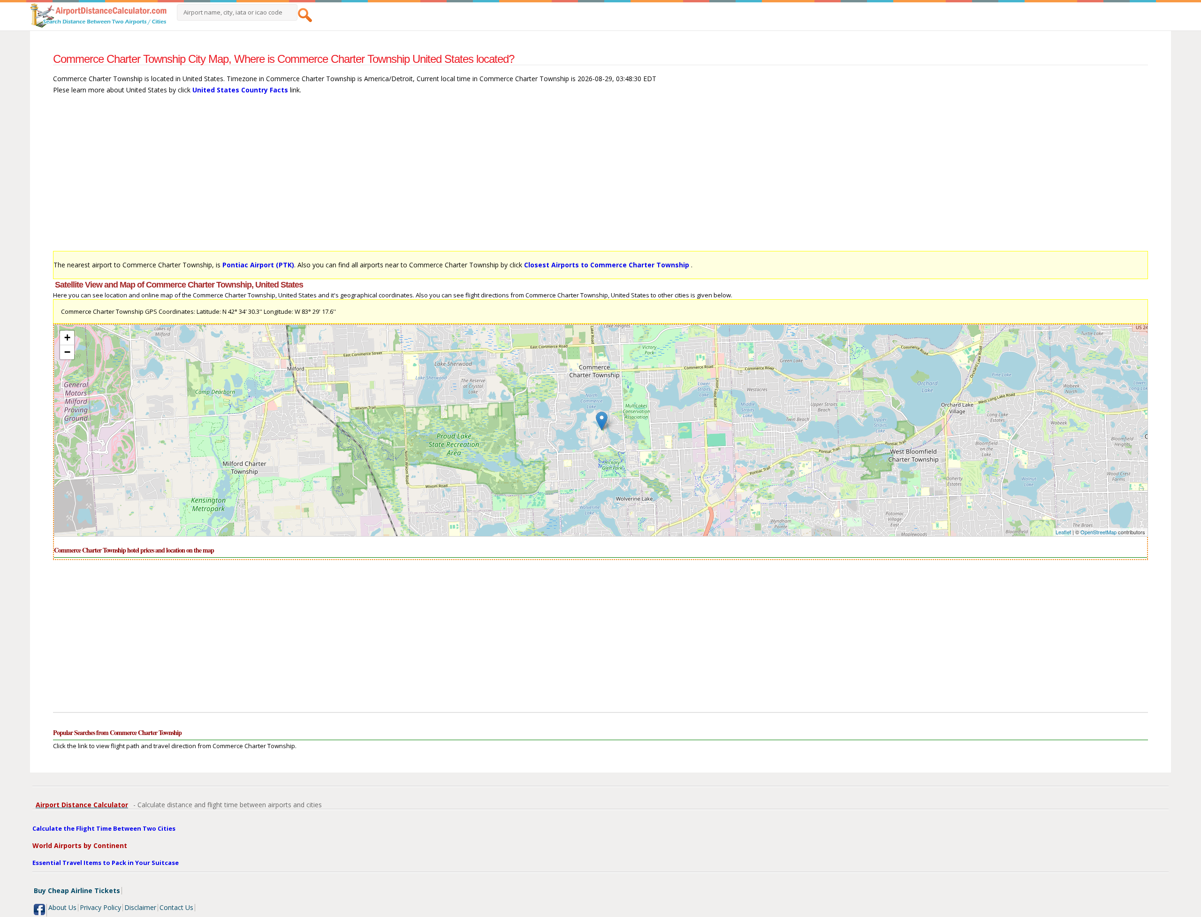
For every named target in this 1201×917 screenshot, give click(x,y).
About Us (62, 907)
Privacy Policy (100, 907)
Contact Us (176, 907)
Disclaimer (140, 907)
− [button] (67, 352)
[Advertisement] (334, 177)
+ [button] (67, 337)
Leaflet (1063, 532)
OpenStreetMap (1098, 532)
